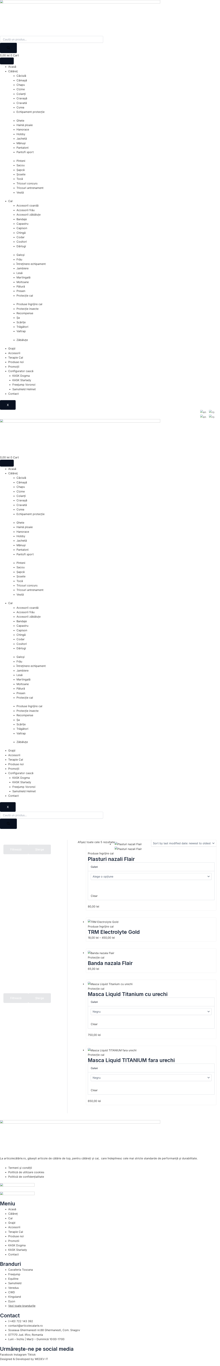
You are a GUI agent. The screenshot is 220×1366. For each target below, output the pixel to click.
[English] (203, 412)
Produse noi (16, 362)
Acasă (12, 66)
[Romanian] (212, 412)
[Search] (8, 48)
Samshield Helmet (24, 389)
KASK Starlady (21, 380)
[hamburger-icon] (7, 61)
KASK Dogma (21, 375)
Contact (13, 393)
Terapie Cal (15, 357)
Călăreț (13, 71)
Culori (94, 866)
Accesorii (14, 353)
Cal (10, 201)
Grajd (11, 348)
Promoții (13, 366)
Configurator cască (20, 371)
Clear (94, 896)
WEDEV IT (41, 1359)
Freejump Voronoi (23, 384)
